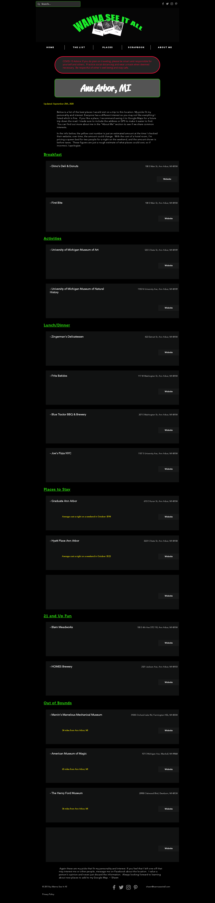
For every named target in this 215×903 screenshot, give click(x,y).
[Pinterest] (176, 3)
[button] (168, 596)
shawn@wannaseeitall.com (158, 886)
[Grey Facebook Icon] (163, 3)
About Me (107, 124)
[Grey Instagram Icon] (171, 3)
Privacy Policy (48, 894)
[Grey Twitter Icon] (167, 3)
